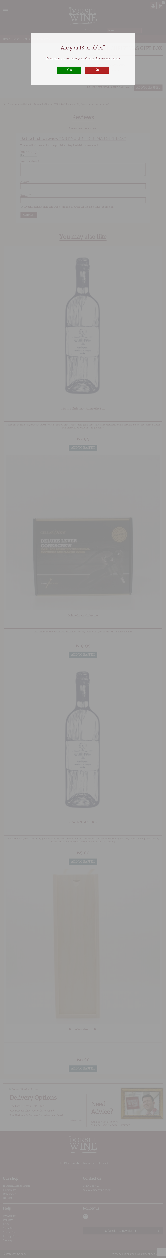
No (97, 69)
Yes (69, 69)
